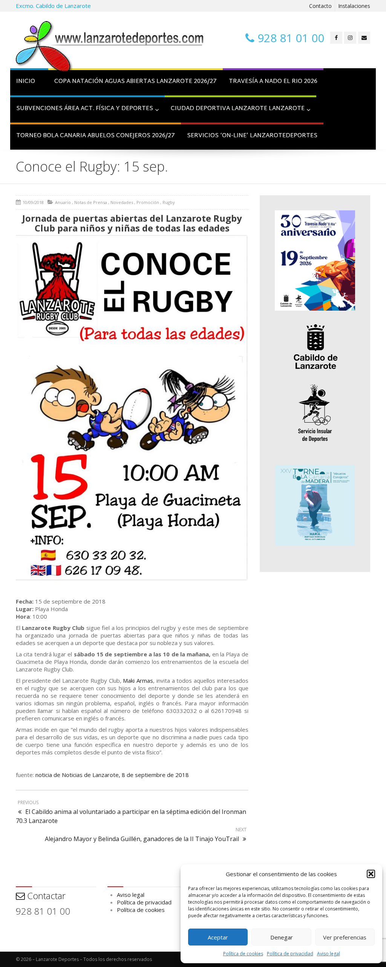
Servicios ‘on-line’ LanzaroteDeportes (252, 135)
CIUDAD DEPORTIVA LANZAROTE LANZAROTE (238, 108)
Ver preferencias (344, 937)
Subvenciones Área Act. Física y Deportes (84, 108)
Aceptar (218, 937)
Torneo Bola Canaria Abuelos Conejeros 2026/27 (95, 135)
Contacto (320, 5)
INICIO (25, 81)
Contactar (45, 895)
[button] (371, 874)
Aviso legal (328, 953)
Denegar (281, 937)
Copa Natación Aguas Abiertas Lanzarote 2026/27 (135, 81)
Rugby (168, 202)
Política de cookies (243, 953)
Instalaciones (354, 5)
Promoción (147, 202)
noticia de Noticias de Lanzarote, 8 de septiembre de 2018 (112, 775)
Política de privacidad (290, 953)
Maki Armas (138, 680)
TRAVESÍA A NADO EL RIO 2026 (273, 81)
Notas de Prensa (90, 202)
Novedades (121, 202)
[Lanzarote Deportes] (110, 47)
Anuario (63, 202)
